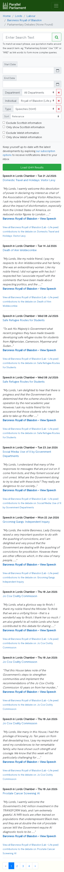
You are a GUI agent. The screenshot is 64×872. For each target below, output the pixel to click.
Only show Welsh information (24, 137)
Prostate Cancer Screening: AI (21, 793)
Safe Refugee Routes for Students (24, 320)
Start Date (10, 64)
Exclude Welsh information (22, 133)
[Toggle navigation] (56, 5)
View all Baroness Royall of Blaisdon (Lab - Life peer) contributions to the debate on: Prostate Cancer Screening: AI (30, 849)
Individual (10, 100)
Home (7, 16)
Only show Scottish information (25, 127)
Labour (30, 16)
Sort (6, 116)
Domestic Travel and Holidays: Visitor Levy (29, 180)
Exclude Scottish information (24, 123)
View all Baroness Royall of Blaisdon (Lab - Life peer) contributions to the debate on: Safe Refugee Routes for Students (31, 363)
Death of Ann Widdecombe (20, 250)
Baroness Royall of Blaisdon (24, 20)
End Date (9, 78)
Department (12, 92)
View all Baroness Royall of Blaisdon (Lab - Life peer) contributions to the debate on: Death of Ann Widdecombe (30, 301)
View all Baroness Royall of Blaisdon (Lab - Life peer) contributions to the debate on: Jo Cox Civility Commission (30, 643)
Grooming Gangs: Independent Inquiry (26, 521)
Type (8, 109)
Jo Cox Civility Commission (20, 596)
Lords (18, 16)
